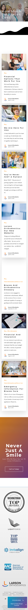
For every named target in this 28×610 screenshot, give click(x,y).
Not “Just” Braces (7, 592)
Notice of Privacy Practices (18, 595)
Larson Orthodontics (13, 98)
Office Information (12, 331)
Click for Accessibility (7, 595)
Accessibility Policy (20, 593)
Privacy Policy (5, 593)
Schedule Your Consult (17, 592)
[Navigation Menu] (25, 2)
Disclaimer (12, 593)
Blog (5, 73)
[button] (14, 469)
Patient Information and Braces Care (13, 281)
